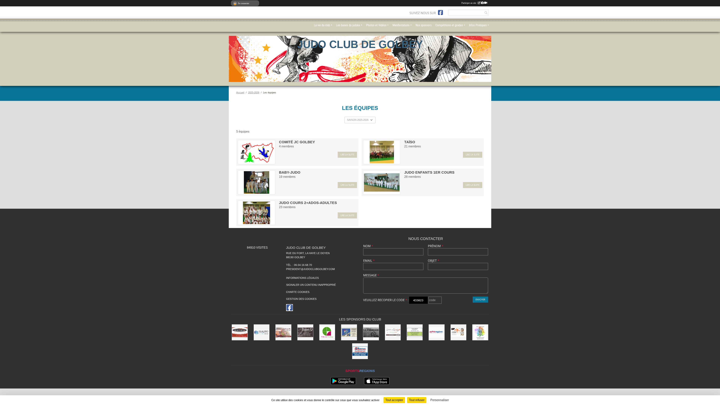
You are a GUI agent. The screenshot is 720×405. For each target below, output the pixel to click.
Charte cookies (297, 291)
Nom (368, 246)
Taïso (409, 142)
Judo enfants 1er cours (429, 172)
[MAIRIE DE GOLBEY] (327, 332)
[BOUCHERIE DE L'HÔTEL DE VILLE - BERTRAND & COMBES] (283, 332)
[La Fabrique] (371, 332)
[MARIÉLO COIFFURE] (240, 332)
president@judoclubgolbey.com (310, 269)
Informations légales (302, 277)
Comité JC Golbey (297, 142)
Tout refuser (416, 400)
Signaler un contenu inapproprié (311, 284)
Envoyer (480, 299)
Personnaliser (439, 400)
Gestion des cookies (301, 298)
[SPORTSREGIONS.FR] (437, 332)
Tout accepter (394, 400)
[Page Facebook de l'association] (440, 12)
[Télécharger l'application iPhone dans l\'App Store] (376, 381)
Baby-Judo (289, 172)
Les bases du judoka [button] (348, 25)
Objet (433, 261)
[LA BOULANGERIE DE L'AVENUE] (458, 332)
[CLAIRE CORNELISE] (415, 332)
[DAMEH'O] (305, 332)
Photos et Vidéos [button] (376, 25)
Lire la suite (347, 154)
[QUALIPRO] (262, 332)
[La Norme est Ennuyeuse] (480, 332)
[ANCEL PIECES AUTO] (349, 332)
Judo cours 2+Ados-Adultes (308, 203)
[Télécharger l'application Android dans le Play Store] (343, 381)
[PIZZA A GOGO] (393, 332)
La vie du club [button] (322, 25)
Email (369, 261)
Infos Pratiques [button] (478, 25)
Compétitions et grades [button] (449, 25)
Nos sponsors (424, 25)
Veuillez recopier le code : (385, 300)
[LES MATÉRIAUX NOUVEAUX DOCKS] (360, 351)
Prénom (435, 246)
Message (371, 275)
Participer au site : (469, 3)
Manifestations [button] (401, 25)
